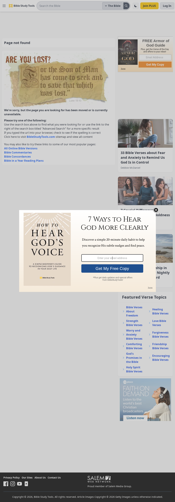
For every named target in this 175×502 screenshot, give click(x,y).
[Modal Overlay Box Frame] (87, 251)
